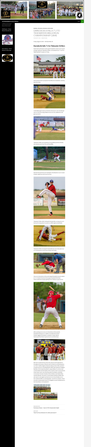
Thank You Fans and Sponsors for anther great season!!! (45, 412)
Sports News (50, 28)
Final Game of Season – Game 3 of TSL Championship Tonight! (46, 407)
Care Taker (45, 38)
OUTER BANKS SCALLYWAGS (10, 21)
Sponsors (45, 28)
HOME (79, 21)
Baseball (36, 28)
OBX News (40, 28)
